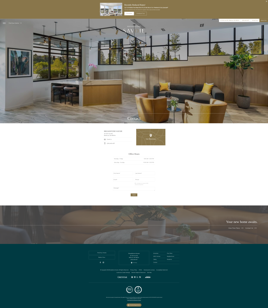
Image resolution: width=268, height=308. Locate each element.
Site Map (149, 272)
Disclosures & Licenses (149, 270)
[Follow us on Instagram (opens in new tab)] (103, 263)
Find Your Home (14, 23)
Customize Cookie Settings (123, 272)
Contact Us (249, 228)
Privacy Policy (133, 270)
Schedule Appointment (135, 305)
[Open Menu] (4, 23)
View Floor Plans (234, 228)
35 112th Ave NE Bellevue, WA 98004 (134, 256)
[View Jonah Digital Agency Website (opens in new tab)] (147, 277)
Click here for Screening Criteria (134, 300)
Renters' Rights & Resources (138, 272)
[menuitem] (159, 253)
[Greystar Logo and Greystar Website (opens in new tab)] (122, 277)
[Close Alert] (266, 1)
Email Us (109, 139)
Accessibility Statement (162, 270)
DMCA (140, 270)
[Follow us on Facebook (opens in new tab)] (100, 263)
